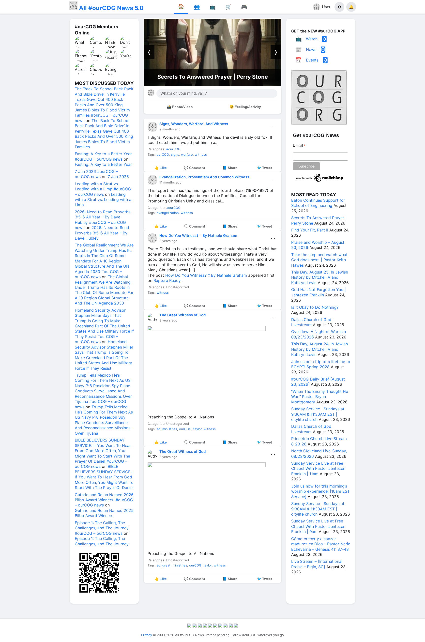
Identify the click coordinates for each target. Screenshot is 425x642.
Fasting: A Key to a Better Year (103, 164)
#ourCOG (173, 149)
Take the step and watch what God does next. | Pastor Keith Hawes (319, 260)
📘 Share (230, 168)
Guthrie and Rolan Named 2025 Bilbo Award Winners (104, 513)
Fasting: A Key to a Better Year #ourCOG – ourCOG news (103, 156)
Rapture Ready (167, 280)
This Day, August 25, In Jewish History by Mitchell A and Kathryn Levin (319, 277)
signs (175, 154)
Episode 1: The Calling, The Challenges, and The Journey (102, 541)
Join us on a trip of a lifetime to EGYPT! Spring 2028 (320, 364)
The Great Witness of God (182, 315)
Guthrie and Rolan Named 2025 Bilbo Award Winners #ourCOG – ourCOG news (104, 500)
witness (201, 154)
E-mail (299, 145)
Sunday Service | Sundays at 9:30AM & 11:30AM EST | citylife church (317, 414)
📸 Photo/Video (180, 107)
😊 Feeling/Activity (245, 107)
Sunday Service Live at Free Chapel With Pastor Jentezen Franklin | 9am (318, 526)
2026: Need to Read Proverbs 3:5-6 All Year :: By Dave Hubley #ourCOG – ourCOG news (102, 219)
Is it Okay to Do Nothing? (314, 307)
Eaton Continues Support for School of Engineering (318, 203)
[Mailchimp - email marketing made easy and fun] (320, 182)
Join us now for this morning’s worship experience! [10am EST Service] (320, 491)
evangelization (168, 213)
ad (158, 429)
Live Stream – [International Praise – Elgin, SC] (316, 564)
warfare (187, 154)
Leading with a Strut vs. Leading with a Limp (103, 199)
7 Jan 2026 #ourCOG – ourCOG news (96, 174)
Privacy (146, 635)
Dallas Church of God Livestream (311, 322)
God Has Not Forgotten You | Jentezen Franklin (318, 292)
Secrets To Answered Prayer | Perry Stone (212, 77)
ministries (169, 429)
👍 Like (160, 168)
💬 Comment (194, 168)
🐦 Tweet (264, 168)
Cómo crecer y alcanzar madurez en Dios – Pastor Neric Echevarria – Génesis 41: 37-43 (320, 544)
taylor (197, 429)
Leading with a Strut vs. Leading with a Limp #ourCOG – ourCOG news (103, 189)
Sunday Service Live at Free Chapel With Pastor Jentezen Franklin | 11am (318, 468)
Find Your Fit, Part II (309, 230)
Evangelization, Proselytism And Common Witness (204, 177)
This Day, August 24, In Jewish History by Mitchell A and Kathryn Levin (319, 349)
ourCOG (163, 154)
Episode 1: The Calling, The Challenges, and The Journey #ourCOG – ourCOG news (102, 528)
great (166, 565)
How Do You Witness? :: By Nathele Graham (198, 235)
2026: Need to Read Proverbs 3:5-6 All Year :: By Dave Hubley (102, 233)
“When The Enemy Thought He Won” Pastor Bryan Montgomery (319, 396)
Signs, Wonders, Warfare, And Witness (193, 124)
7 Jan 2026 (118, 176)
